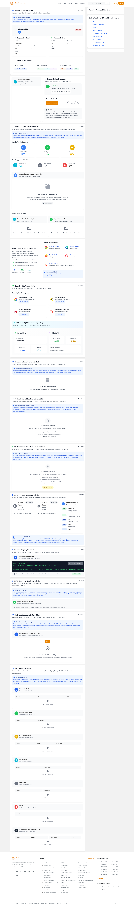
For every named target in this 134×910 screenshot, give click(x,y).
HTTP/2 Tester (47, 877)
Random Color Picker (49, 880)
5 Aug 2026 (115, 864)
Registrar (16, 41)
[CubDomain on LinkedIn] (33, 871)
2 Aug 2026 (104, 869)
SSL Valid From (54, 41)
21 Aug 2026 (104, 862)
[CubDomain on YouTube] (25, 871)
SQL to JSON (47, 885)
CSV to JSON (64, 875)
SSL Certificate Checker (84, 873)
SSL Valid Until (70, 41)
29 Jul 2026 (104, 874)
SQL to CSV (81, 882)
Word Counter (47, 865)
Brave (103, 889)
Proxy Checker (64, 890)
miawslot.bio (23, 29)
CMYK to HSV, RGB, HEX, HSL (51, 882)
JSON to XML (81, 877)
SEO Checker (64, 863)
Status (65, 903)
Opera (119, 886)
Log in (115, 3)
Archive (70, 68)
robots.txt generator (98, 45)
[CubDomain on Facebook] (17, 871)
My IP (94, 22)
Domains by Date (73, 3)
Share (81, 10)
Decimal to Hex (82, 887)
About (16, 903)
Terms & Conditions (34, 903)
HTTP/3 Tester (64, 892)
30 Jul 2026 (115, 871)
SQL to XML (64, 885)
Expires (16, 51)
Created (16, 46)
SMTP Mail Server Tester (50, 892)
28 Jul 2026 (115, 874)
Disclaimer (52, 903)
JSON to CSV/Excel (65, 877)
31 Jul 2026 (104, 871)
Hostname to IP (65, 887)
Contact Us (59, 903)
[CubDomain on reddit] (17, 875)
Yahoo (54, 68)
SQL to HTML (64, 882)
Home (59, 3)
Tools (64, 3)
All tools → (91, 858)
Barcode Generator (49, 890)
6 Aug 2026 (104, 864)
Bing (48, 68)
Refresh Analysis (52, 103)
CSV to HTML (47, 875)
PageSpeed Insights (21, 68)
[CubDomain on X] (21, 871)
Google (41, 68)
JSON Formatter (82, 870)
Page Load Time (55, 46)
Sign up (121, 3)
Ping (47, 641)
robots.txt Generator (66, 873)
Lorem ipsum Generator (84, 890)
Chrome (103, 886)
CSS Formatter (64, 870)
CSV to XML (81, 875)
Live (77, 68)
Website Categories (55, 347)
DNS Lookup (47, 887)
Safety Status (19, 338)
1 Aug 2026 (115, 869)
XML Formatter (97, 39)
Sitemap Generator (98, 25)
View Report (25, 301)
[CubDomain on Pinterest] (29, 871)
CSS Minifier (47, 870)
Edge (109, 886)
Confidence (39, 347)
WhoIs (94, 27)
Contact (82, 3)
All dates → (100, 878)
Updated (32, 46)
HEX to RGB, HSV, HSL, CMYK (68, 880)
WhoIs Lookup (64, 865)
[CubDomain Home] (18, 3)
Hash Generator (97, 36)
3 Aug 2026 (115, 867)
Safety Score (22, 347)
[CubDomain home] (19, 858)
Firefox (114, 886)
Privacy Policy (23, 903)
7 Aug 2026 (115, 862)
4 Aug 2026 (104, 867)
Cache (63, 68)
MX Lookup (81, 885)
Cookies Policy (43, 903)
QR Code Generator (98, 42)
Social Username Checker (100, 33)
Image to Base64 (97, 30)
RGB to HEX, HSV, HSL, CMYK (85, 880)
